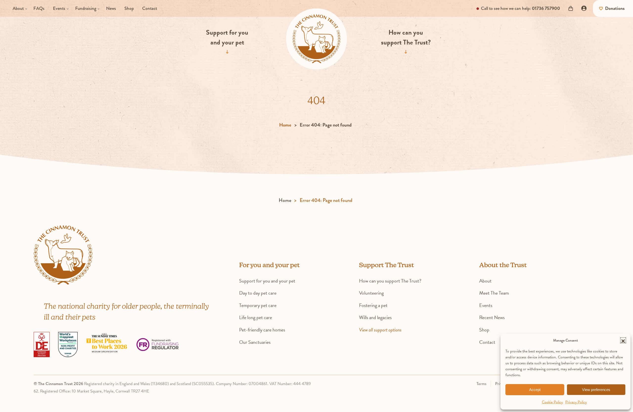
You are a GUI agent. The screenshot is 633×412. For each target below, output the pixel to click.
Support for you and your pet (227, 37)
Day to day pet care (257, 293)
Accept (535, 390)
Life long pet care (255, 317)
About (18, 8)
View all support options (380, 329)
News (111, 8)
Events (59, 8)
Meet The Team (494, 293)
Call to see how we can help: (520, 8)
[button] (623, 340)
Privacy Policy (576, 402)
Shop (129, 8)
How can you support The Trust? (406, 37)
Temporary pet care (257, 305)
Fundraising (85, 8)
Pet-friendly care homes (262, 329)
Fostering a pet (373, 305)
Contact (149, 8)
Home (285, 125)
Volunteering (371, 293)
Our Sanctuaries (255, 342)
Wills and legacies (375, 317)
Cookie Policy (552, 402)
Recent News (492, 317)
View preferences (596, 390)
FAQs (39, 8)
